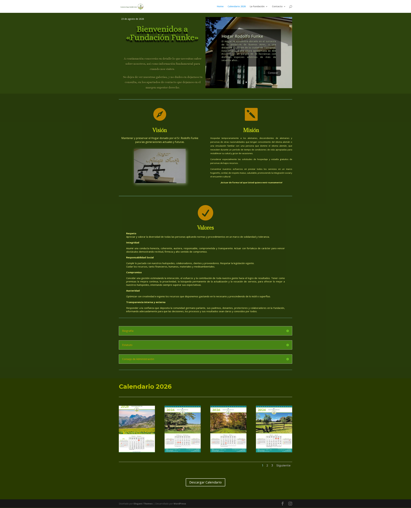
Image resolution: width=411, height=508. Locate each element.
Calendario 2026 (237, 6)
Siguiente (283, 465)
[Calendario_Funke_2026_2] (183, 451)
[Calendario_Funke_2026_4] (274, 451)
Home (220, 6)
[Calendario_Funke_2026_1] (137, 451)
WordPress (180, 503)
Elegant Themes (143, 503)
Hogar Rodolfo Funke (242, 36)
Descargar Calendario (205, 482)
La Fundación (257, 6)
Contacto (277, 6)
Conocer (273, 73)
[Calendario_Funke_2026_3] (228, 451)
